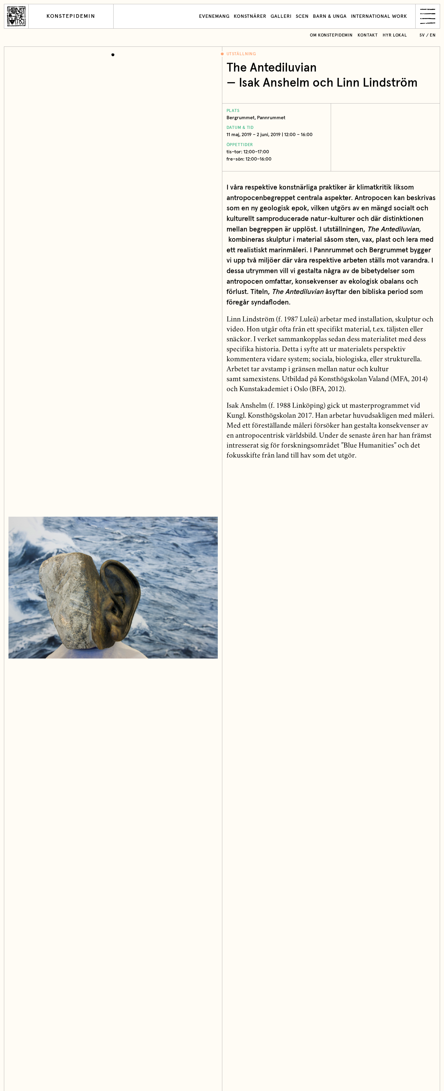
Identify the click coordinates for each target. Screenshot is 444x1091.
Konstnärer (250, 16)
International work (379, 16)
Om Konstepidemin (331, 35)
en (433, 35)
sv (422, 35)
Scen (302, 16)
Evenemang (214, 16)
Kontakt (368, 35)
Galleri (281, 16)
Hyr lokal (395, 35)
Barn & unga (330, 16)
